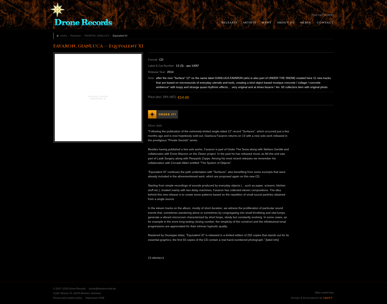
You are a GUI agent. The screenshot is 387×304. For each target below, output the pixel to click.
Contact (325, 22)
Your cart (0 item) (323, 14)
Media (305, 22)
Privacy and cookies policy (67, 298)
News (266, 22)
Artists (249, 22)
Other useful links (324, 292)
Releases (229, 22)
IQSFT (328, 298)
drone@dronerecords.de (102, 288)
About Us (285, 22)
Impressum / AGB (94, 298)
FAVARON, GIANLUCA (96, 36)
